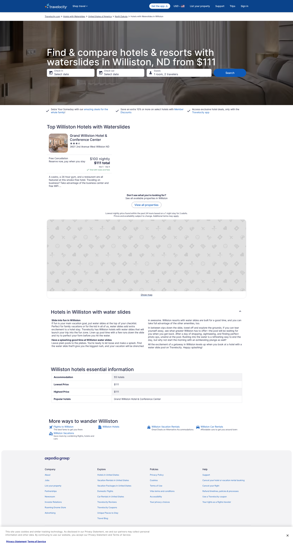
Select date (61, 74)
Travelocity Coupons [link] (107, 507)
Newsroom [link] (50, 496)
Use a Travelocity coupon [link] (214, 496)
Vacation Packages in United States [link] (114, 485)
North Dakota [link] (121, 16)
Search (230, 73)
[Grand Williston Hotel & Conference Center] (79, 161)
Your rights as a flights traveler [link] (216, 502)
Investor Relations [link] (53, 502)
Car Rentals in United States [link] (110, 496)
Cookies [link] (154, 480)
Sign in (244, 6)
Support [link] (206, 475)
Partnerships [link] (51, 491)
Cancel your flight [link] (210, 485)
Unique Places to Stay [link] (107, 513)
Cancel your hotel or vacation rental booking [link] (223, 480)
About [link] (47, 475)
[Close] (287, 535)
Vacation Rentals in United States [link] (113, 480)
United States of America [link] (100, 16)
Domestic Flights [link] (105, 491)
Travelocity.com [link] (52, 16)
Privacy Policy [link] (157, 475)
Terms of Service (36, 541)
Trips (232, 6)
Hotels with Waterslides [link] (74, 16)
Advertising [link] (50, 513)
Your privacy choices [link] (160, 502)
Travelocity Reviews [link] (107, 502)
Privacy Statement (16, 541)
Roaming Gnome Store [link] (55, 507)
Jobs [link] (47, 480)
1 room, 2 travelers (166, 74)
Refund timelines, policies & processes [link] (220, 491)
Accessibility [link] (156, 496)
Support (219, 6)
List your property (200, 6)
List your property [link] (53, 485)
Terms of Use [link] (156, 485)
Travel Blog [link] (102, 518)
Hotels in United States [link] (108, 475)
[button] (146, 312)
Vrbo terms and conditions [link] (162, 491)
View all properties (146, 205)
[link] (73, 428)
